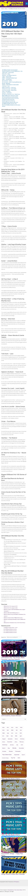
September (16, 754)
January (12, 744)
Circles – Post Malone (6, 91)
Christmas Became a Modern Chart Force (10, 102)
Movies (14, 748)
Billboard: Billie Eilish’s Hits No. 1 (12, 612)
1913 (8, 727)
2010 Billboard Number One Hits (10, 629)
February (22, 741)
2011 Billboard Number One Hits (10, 630)
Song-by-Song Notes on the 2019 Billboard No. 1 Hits (12, 71)
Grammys (4, 744)
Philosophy (18, 751)
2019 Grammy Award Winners (11, 715)
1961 (17, 730)
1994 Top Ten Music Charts (10, 778)
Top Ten (13, 757)
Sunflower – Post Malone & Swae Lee (9, 75)
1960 (12, 730)
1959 (8, 730)
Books (16, 739)
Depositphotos (10, 889)
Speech (23, 754)
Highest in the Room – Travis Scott (9, 87)
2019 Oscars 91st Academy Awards (13, 697)
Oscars (11, 751)
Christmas (22, 738)
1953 (3, 730)
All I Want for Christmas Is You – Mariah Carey (11, 94)
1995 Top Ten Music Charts (10, 816)
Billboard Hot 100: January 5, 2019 (10, 606)
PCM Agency (16, 881)
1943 (21, 727)
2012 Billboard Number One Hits (10, 632)
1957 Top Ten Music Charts (10, 797)
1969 (8, 733)
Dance (3, 741)
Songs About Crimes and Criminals (13, 874)
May (9, 748)
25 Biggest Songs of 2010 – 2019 (10, 627)
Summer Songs (5, 757)
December (9, 741)
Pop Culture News (18, 889)
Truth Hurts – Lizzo (6, 86)
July (17, 744)
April (21, 736)
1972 (16, 733)
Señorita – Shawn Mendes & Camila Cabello (10, 84)
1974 (3, 736)
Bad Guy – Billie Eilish (6, 83)
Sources (3, 106)
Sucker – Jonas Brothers (7, 79)
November (21, 748)
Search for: (3, 637)
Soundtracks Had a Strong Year (8, 99)
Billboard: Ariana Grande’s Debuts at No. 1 (13, 617)
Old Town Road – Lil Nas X (7, 80)
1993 (16, 736)
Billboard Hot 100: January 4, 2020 (10, 607)
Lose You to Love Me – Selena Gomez (9, 90)
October (4, 751)
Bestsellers (10, 738)
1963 (3, 733)
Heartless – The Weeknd (6, 92)
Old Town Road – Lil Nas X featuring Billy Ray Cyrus (11, 82)
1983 (7, 736)
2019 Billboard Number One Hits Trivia (9, 103)
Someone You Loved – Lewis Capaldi (9, 88)
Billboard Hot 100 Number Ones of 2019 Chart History (14, 622)
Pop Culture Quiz (7, 754)
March (3, 748)
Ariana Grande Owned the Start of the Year (10, 98)
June (22, 744)
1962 (21, 730)
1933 (16, 727)
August (4, 739)
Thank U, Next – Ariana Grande (8, 72)
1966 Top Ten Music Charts (10, 835)
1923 (12, 727)
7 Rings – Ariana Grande (6, 76)
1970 (12, 733)
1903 (3, 727)
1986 (12, 736)
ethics (16, 741)
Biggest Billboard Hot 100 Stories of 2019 (10, 95)
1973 (21, 733)
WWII (19, 757)
